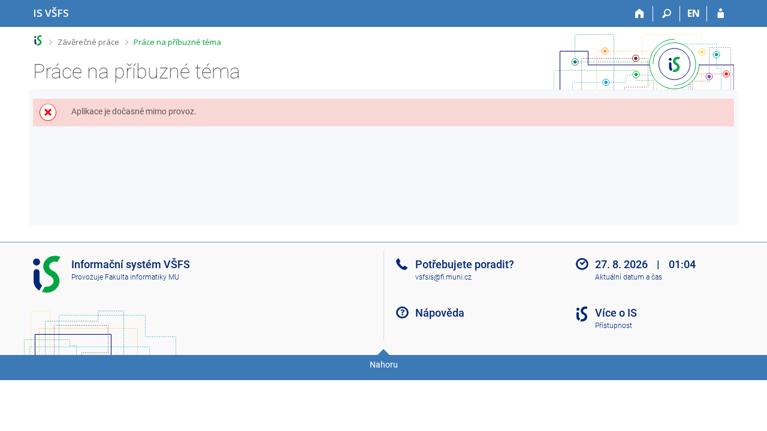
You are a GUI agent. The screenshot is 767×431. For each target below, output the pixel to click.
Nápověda (439, 312)
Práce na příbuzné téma (177, 42)
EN (693, 13)
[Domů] (639, 14)
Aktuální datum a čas (628, 277)
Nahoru (384, 364)
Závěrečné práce (88, 42)
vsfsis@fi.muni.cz (443, 277)
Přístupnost (613, 325)
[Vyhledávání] (666, 14)
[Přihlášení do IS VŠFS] (720, 14)
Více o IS (616, 312)
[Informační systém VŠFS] (38, 40)
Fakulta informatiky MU (142, 277)
